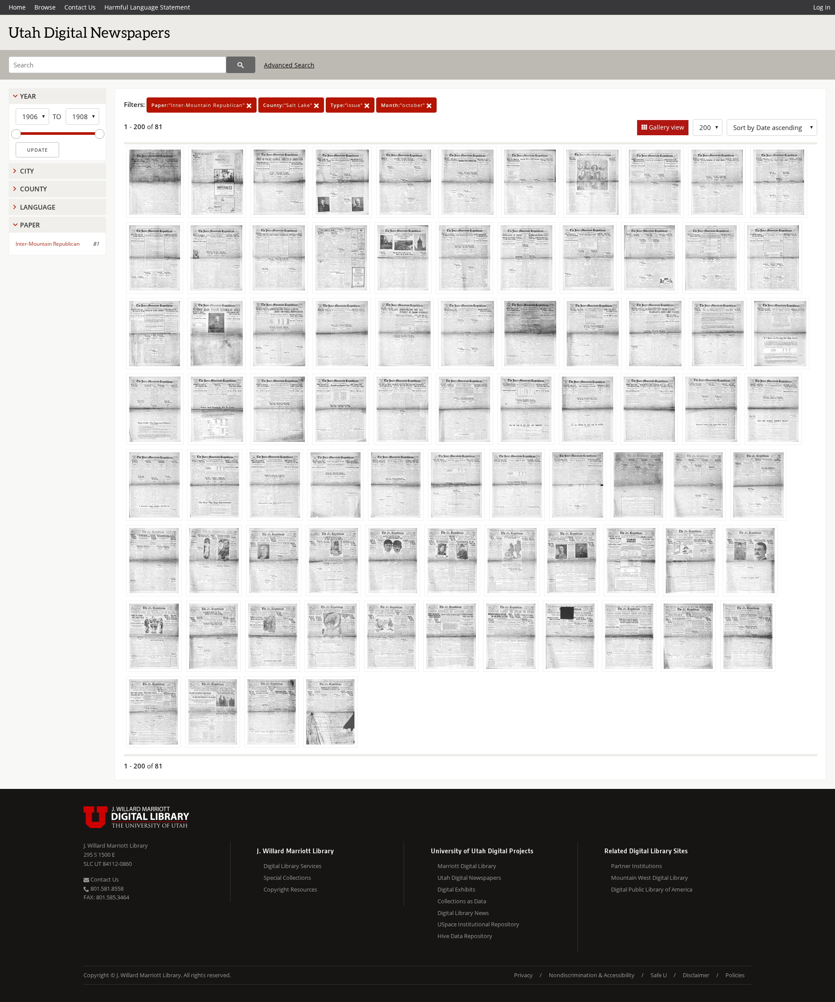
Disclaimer (696, 975)
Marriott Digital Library (467, 866)
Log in (822, 7)
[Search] (240, 65)
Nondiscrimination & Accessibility (592, 975)
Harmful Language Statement (147, 7)
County (33, 188)
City (27, 171)
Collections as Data (462, 901)
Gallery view (665, 127)
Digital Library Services (292, 866)
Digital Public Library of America (651, 889)
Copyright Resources (290, 889)
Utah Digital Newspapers (469, 878)
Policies (735, 975)
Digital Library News (463, 913)
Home (17, 7)
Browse (45, 7)
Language (37, 207)
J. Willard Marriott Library (116, 845)
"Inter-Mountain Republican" (199, 105)
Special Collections (287, 878)
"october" (404, 105)
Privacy (523, 975)
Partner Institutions (636, 866)
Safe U (659, 975)
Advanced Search (289, 65)
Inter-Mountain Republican (48, 243)
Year (28, 96)
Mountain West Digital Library (649, 878)
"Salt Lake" (288, 105)
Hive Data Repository (465, 936)
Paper (30, 224)
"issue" (347, 105)
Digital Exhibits (456, 889)
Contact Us (80, 7)
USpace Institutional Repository (478, 924)
